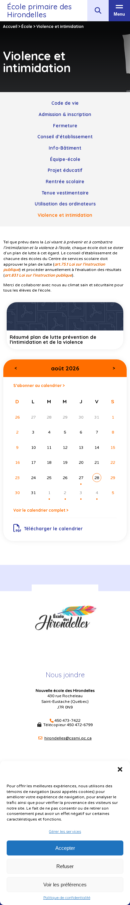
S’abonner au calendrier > (39, 385)
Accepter (65, 848)
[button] (120, 769)
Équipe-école (65, 159)
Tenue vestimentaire (65, 192)
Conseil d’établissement (65, 136)
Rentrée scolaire (65, 181)
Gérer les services (65, 831)
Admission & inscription (65, 114)
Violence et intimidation (65, 215)
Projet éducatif (65, 170)
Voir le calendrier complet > (40, 510)
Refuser (65, 866)
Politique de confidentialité (66, 897)
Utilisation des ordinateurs (65, 203)
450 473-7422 (67, 720)
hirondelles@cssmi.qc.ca (68, 738)
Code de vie (65, 103)
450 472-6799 (80, 724)
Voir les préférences (65, 884)
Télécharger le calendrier (53, 528)
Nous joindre (65, 675)
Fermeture (65, 125)
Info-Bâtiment (65, 148)
